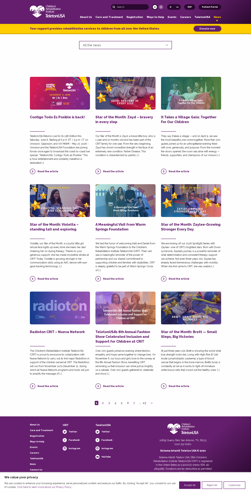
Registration (135, 17)
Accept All (190, 485)
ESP (190, 7)
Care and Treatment (109, 17)
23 (144, 403)
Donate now (207, 28)
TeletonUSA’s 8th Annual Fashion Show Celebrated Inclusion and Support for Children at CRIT (122, 336)
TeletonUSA (202, 17)
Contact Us (36, 470)
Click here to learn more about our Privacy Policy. (44, 487)
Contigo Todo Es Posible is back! (57, 117)
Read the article (48, 171)
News (217, 17)
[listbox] (125, 45)
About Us (86, 17)
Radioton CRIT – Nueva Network (57, 332)
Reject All (212, 485)
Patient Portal (210, 7)
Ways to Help (155, 17)
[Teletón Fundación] (183, 430)
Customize (234, 485)
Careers (185, 17)
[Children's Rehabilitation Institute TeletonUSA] (47, 10)
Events (172, 17)
